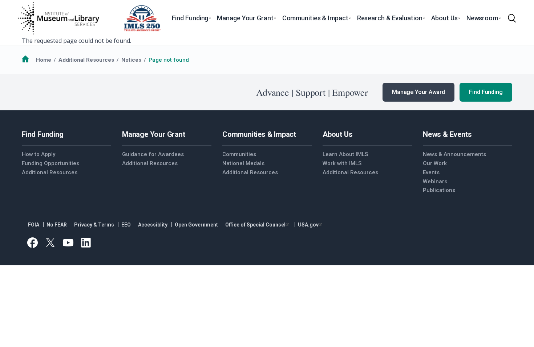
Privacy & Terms (94, 225)
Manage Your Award (418, 92)
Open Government (196, 225)
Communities (239, 154)
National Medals (243, 163)
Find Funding (486, 92)
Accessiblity (152, 225)
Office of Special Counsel (255, 225)
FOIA (33, 225)
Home (43, 60)
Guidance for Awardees (153, 154)
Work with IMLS (342, 163)
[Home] (58, 18)
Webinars (435, 181)
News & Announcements (454, 154)
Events (431, 172)
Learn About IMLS (345, 154)
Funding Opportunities (50, 163)
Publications (439, 190)
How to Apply (38, 154)
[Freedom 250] (142, 18)
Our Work (435, 163)
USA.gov (308, 225)
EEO (126, 225)
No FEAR (56, 225)
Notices (131, 60)
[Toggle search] (511, 18)
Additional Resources (86, 60)
